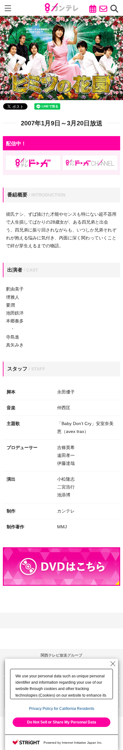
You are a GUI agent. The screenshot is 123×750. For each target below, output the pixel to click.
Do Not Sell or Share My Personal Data (61, 722)
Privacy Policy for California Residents (61, 708)
